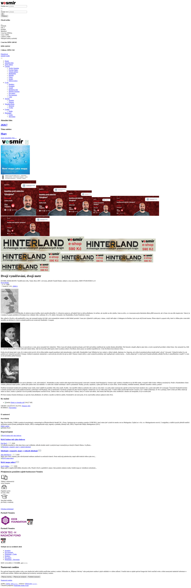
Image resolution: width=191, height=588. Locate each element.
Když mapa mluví (8, 462)
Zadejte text (4, 6)
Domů (7, 61)
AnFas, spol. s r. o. (12, 584)
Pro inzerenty (13, 95)
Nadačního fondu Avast (21, 585)
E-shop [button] (7, 109)
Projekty (11, 100)
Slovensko (12, 116)
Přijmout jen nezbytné (20, 577)
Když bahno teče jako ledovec (13, 439)
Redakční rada (13, 90)
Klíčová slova (13, 81)
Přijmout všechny (7, 577)
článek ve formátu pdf (17, 402)
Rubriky (11, 75)
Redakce (11, 84)
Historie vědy (26, 406)
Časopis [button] (7, 66)
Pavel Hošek (5, 282)
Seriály (11, 79)
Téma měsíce (9, 64)
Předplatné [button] (8, 113)
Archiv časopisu (14, 68)
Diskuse (11, 102)
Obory (11, 77)
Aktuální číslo (9, 63)
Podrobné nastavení (34, 577)
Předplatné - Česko (11, 554)
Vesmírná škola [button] (9, 104)
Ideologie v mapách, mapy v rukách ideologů (19, 451)
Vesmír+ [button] (7, 99)
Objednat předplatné (7, 509)
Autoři (11, 88)
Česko (11, 115)
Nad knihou (12, 408)
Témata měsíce (13, 72)
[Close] (1, 24)
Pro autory (12, 93)
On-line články (13, 70)
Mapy (4, 133)
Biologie (11, 106)
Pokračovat (4, 54)
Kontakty (12, 86)
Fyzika (11, 107)
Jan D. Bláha (5, 466)
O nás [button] (6, 82)
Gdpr (10, 97)
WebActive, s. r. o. (31, 584)
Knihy (11, 111)
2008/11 (15, 286)
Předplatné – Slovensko (12, 559)
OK (2, 14)
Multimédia (12, 73)
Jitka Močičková (6, 455)
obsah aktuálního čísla (9, 138)
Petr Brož (4, 443)
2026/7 (4, 125)
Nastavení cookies (6, 580)
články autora (5, 426)
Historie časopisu (14, 91)
